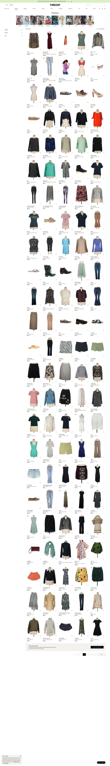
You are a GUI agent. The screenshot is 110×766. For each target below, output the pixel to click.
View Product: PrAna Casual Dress (34, 527)
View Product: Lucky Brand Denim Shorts (34, 476)
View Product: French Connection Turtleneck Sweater (50, 629)
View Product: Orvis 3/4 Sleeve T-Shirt (81, 121)
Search (88, 4)
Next (102, 654)
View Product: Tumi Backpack (34, 44)
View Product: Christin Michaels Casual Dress (50, 451)
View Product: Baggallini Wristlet (34, 553)
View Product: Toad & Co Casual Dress (97, 476)
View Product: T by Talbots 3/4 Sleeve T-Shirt (81, 146)
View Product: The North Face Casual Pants (50, 248)
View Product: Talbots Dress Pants (97, 451)
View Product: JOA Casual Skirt (97, 425)
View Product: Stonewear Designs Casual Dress (97, 400)
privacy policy (6, 763)
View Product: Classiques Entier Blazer (65, 527)
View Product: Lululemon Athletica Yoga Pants (65, 197)
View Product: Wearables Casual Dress (81, 629)
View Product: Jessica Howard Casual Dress (65, 578)
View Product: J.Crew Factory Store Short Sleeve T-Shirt (34, 400)
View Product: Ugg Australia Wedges (81, 95)
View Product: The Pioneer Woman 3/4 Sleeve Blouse (97, 121)
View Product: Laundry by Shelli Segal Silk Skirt (81, 197)
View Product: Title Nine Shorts (81, 349)
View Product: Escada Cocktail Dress (34, 70)
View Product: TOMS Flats (34, 121)
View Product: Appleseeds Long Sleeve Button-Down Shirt (50, 172)
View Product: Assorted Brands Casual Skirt (81, 578)
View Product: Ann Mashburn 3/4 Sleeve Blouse (50, 95)
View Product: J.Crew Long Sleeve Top (81, 374)
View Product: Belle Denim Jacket (97, 44)
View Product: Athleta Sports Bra (34, 95)
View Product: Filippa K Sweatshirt (34, 629)
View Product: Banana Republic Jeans (81, 604)
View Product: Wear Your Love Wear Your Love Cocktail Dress (50, 44)
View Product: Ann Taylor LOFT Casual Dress (81, 501)
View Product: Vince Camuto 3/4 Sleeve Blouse (97, 197)
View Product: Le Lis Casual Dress (34, 451)
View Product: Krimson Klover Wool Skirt (34, 374)
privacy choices (16, 761)
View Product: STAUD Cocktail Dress (65, 501)
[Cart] (104, 8)
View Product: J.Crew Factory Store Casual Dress (65, 476)
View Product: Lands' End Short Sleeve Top (34, 425)
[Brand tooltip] (7, 32)
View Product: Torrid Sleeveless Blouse (50, 298)
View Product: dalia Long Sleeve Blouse (34, 172)
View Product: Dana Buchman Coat (50, 604)
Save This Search (97, 647)
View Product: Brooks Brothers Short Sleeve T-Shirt (65, 425)
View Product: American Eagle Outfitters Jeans (50, 476)
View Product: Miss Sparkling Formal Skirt (81, 273)
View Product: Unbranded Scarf (50, 553)
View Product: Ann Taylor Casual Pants (50, 324)
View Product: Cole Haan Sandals (97, 324)
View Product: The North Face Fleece (50, 400)
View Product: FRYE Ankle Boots (65, 273)
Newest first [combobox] (102, 28)
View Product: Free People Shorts (34, 578)
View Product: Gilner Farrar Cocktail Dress (65, 44)
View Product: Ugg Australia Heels (97, 95)
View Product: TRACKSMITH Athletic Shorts (65, 629)
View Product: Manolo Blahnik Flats (34, 501)
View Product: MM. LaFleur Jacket (50, 121)
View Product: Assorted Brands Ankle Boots (81, 172)
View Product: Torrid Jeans (97, 273)
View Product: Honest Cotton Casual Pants (81, 400)
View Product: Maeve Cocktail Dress (81, 451)
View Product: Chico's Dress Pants (97, 222)
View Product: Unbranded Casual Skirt (34, 604)
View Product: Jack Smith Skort (65, 349)
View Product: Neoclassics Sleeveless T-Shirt (81, 44)
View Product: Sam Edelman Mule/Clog (34, 349)
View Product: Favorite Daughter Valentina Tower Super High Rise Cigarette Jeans (50, 70)
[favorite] (40, 49)
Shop (7, 4)
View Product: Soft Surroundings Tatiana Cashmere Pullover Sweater (65, 70)
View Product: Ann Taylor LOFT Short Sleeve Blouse (81, 222)
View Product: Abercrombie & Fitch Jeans (50, 501)
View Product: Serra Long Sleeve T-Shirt (65, 146)
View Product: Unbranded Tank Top (81, 70)
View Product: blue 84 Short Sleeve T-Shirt (34, 222)
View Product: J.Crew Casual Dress (81, 425)
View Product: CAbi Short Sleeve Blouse (34, 248)
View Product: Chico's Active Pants (50, 349)
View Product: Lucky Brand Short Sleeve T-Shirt (65, 222)
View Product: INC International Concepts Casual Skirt (50, 197)
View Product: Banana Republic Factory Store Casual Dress (65, 604)
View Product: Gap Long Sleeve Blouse (50, 425)
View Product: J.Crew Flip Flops (34, 273)
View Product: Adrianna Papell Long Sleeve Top (97, 146)
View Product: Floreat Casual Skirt (81, 476)
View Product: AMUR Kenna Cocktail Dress (81, 553)
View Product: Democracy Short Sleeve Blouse (65, 298)
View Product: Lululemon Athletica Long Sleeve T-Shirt (97, 248)
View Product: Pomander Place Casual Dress (65, 172)
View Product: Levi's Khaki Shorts (65, 451)
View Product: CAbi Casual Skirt (34, 324)
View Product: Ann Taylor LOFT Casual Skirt (97, 578)
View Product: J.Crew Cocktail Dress (97, 629)
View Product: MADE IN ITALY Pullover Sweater (50, 374)
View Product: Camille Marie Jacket (97, 374)
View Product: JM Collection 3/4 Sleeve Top (50, 146)
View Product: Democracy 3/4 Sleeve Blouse (81, 298)
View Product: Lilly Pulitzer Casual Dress (65, 248)
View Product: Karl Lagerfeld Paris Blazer (50, 578)
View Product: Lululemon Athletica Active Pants (34, 197)
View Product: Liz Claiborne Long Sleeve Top (34, 146)
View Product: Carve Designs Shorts (97, 349)
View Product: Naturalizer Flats (81, 324)
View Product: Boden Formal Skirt (65, 400)
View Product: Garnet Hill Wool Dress (97, 501)
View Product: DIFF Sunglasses (97, 70)
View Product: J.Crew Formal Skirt (65, 374)
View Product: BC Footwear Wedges (50, 222)
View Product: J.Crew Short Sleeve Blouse (97, 172)
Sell (11, 4)
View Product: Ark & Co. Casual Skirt (97, 553)
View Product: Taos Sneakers (65, 324)
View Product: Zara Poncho (97, 604)
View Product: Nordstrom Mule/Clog (65, 95)
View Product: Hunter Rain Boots (50, 273)
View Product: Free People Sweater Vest (97, 527)
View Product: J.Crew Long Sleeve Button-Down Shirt (65, 553)
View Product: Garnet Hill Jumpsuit (81, 527)
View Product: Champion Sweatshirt (65, 121)
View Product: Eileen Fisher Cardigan (81, 248)
